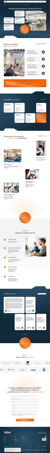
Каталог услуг (5, 439)
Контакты (5, 441)
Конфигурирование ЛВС (25, 4)
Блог (4, 440)
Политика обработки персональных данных (41, 446)
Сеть (11, 4)
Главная (5, 4)
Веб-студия (16, 441)
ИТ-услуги (8, 4)
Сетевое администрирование (17, 4)
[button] (24, 29)
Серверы (15, 439)
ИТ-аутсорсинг (16, 440)
